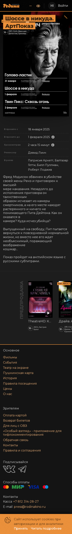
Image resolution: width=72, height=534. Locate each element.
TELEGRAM (22, 469)
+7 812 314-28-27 (26, 501)
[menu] (28, 5)
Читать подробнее (46, 528)
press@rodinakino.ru (30, 507)
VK (9, 469)
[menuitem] (30, 5)
